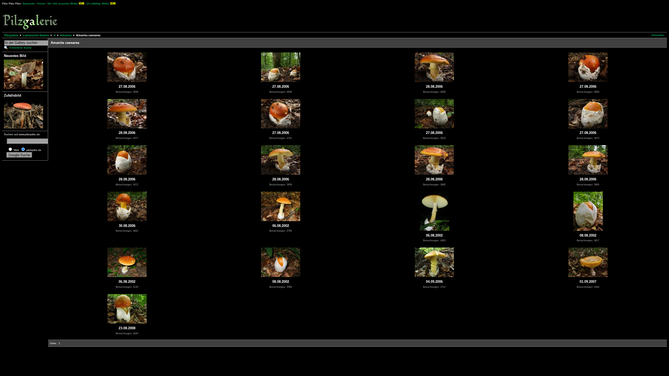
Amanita (66, 35)
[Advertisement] (194, 18)
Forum (41, 3)
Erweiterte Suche (21, 47)
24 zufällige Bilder (97, 3)
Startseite (28, 3)
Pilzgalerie (11, 35)
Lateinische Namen (36, 35)
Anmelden (657, 35)
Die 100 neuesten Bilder (63, 3)
